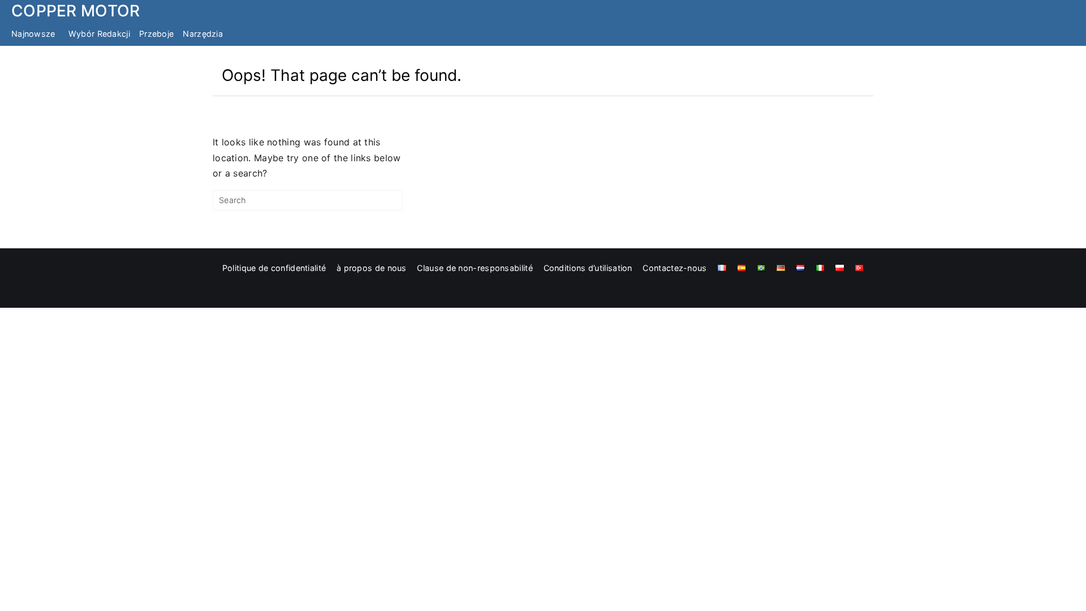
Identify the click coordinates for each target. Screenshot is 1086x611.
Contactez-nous (674, 268)
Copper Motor (75, 10)
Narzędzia (203, 33)
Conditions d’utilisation (588, 268)
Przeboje (156, 33)
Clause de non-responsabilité (474, 268)
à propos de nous (372, 268)
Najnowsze (33, 33)
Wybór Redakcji (99, 33)
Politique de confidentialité (274, 268)
